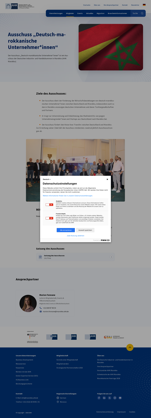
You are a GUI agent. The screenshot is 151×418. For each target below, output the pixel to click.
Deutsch (46, 179)
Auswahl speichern (85, 230)
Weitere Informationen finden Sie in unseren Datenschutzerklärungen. (68, 196)
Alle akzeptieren (66, 230)
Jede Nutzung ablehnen (75, 236)
